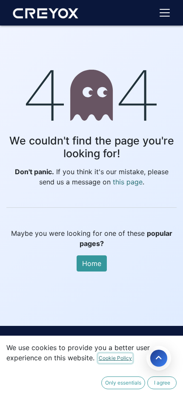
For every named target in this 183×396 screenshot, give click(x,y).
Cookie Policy (115, 358)
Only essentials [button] (123, 382)
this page (128, 182)
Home (91, 263)
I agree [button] (162, 382)
